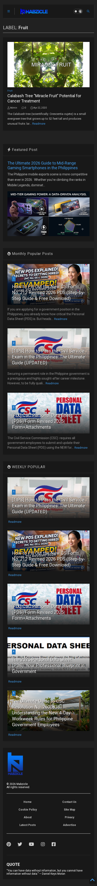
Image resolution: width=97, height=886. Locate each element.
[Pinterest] (9, 844)
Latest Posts (27, 825)
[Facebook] (54, 844)
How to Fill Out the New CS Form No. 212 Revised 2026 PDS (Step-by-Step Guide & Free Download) (48, 292)
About (28, 817)
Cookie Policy (27, 809)
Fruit (9, 91)
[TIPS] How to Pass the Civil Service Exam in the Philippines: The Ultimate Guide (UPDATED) (48, 357)
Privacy (69, 817)
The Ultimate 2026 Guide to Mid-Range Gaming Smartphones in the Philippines (42, 165)
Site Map (69, 809)
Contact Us (69, 802)
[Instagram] (43, 844)
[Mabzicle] (34, 12)
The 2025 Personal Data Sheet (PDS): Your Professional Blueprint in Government (48, 665)
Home (27, 802)
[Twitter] (20, 844)
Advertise (69, 825)
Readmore (38, 123)
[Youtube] (31, 844)
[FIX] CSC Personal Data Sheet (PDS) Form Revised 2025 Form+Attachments (42, 421)
